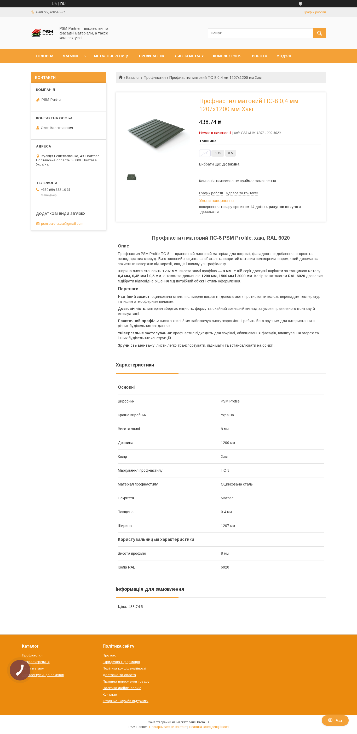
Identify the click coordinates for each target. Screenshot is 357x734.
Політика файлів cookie (122, 688)
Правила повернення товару (126, 681)
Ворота (259, 56)
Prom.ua (203, 722)
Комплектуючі (228, 56)
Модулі (284, 56)
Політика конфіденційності (124, 668)
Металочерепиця (112, 56)
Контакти (110, 694)
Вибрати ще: (219, 164)
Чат (339, 720)
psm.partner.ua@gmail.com (62, 224)
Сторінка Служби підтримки (125, 701)
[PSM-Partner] (42, 42)
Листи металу (189, 56)
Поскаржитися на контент (168, 727)
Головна (44, 56)
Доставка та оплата (119, 675)
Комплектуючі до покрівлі (43, 675)
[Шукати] (319, 33)
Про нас (109, 655)
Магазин (71, 56)
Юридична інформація (121, 662)
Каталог (133, 77)
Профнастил (152, 56)
